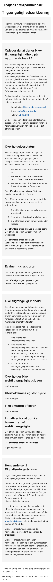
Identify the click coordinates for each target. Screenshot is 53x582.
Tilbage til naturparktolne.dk (22, 5)
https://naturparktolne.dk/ (35, 107)
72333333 (24, 115)
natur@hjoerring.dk (27, 111)
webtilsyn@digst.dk (14, 521)
